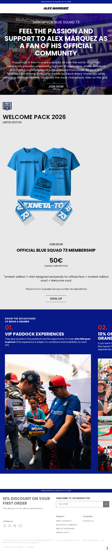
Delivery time (62, 532)
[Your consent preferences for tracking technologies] (107, 548)
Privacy (20, 547)
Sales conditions (63, 520)
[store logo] (56, 8)
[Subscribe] (106, 504)
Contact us (88, 520)
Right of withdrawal (65, 528)
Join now (56, 86)
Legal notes (10, 547)
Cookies (30, 547)
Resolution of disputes (66, 524)
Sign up (56, 299)
